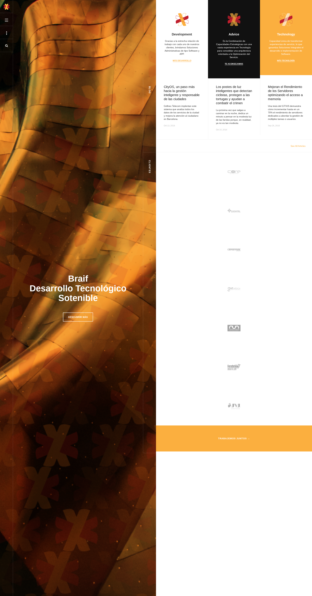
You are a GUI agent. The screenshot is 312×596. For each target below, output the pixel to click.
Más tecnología (286, 61)
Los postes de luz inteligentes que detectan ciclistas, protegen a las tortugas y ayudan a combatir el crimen (234, 95)
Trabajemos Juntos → (234, 438)
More (197, 126)
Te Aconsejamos (234, 64)
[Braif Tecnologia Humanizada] (6, 7)
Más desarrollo (182, 61)
